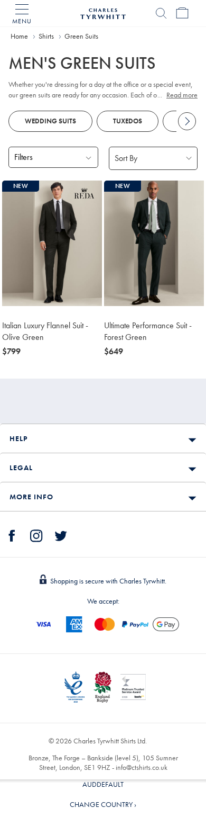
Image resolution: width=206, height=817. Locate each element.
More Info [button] (31, 496)
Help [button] (18, 438)
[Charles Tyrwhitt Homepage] (103, 12)
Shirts (46, 36)
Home (19, 36)
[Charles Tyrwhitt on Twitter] (61, 534)
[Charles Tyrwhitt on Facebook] (12, 534)
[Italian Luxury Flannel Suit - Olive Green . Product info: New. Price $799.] (52, 243)
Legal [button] (21, 467)
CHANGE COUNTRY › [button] (103, 804)
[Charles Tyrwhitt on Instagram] (36, 534)
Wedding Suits (50, 120)
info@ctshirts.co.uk (141, 767)
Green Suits (81, 36)
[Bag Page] (182, 13)
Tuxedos (127, 120)
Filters (23, 157)
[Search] (161, 13)
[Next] (187, 121)
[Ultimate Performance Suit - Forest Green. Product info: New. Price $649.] (154, 243)
